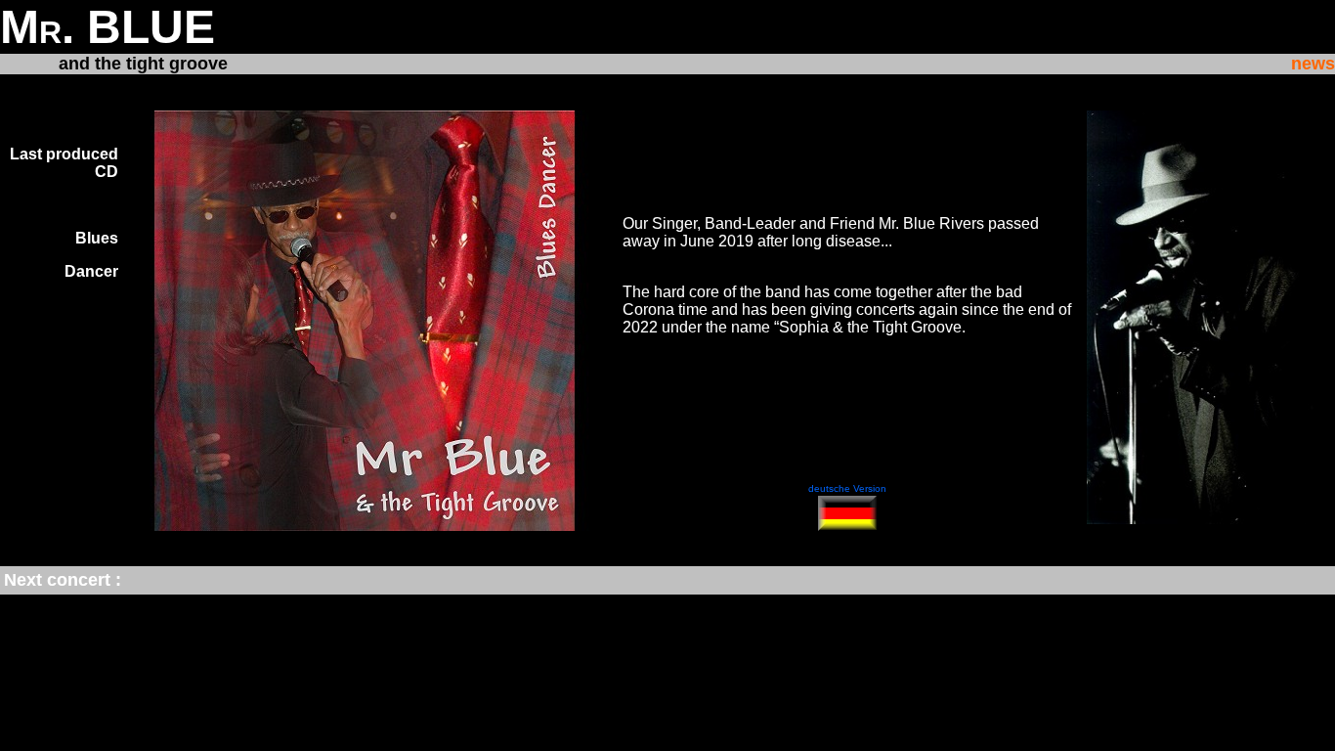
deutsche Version (847, 488)
